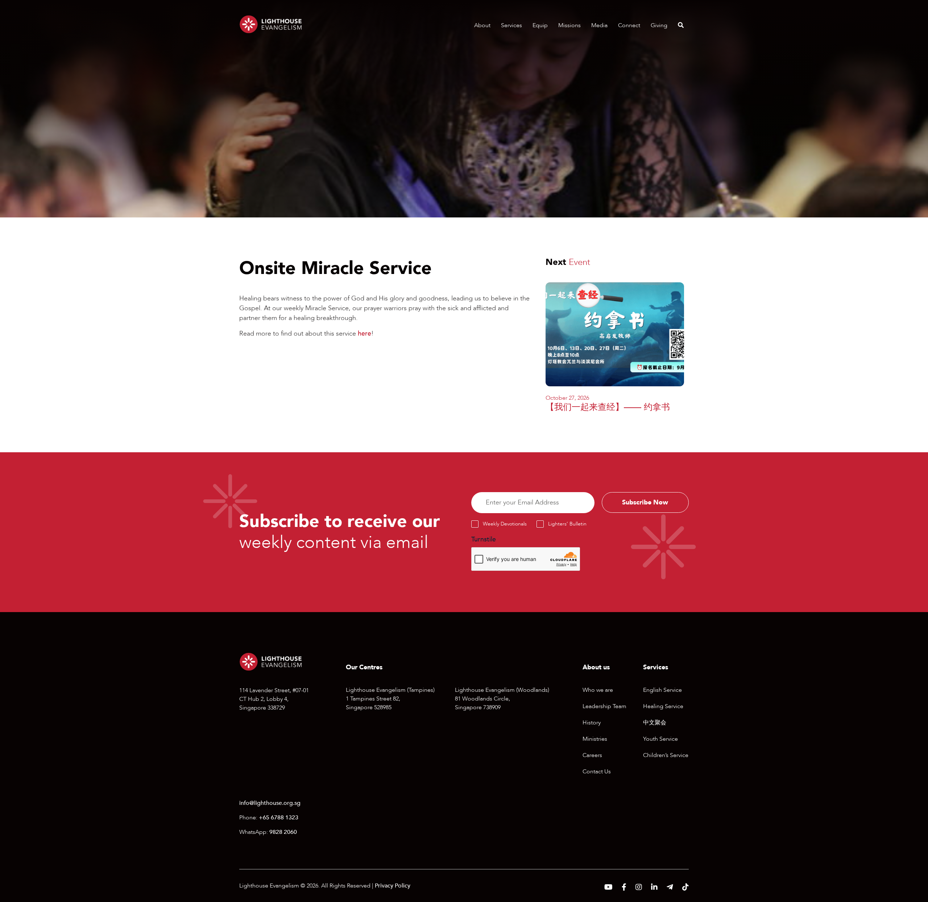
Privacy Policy (392, 886)
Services (511, 25)
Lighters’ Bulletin (567, 523)
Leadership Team (604, 706)
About (482, 25)
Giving (659, 25)
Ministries (595, 739)
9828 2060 (283, 832)
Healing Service (663, 706)
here (364, 333)
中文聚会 (654, 723)
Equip (540, 25)
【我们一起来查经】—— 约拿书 (608, 407)
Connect (629, 25)
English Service (662, 690)
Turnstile (483, 539)
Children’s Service (665, 755)
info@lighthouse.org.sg (270, 803)
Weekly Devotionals (505, 523)
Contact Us (597, 772)
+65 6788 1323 (278, 818)
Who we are (598, 690)
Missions (569, 25)
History (592, 723)
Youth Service (660, 739)
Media (599, 25)
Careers (592, 755)
